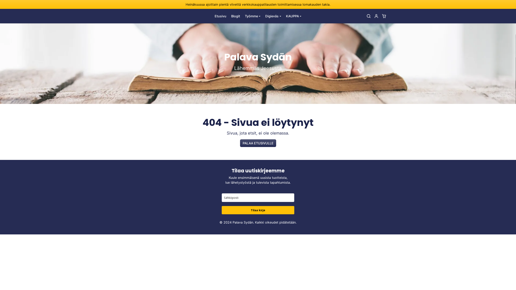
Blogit (235, 16)
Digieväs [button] (272, 16)
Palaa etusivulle (258, 143)
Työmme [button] (251, 16)
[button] (368, 16)
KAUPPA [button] (292, 16)
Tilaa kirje (258, 210)
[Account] (376, 16)
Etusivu (220, 16)
